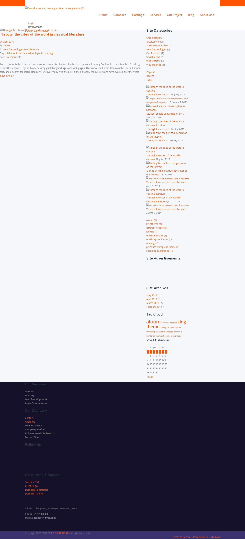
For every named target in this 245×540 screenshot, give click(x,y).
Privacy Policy (200, 536)
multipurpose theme (155, 332)
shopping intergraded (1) (159, 250)
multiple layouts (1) (156, 235)
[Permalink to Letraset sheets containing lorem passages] (168, 109)
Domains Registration (36, 489)
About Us (30, 421)
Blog (191, 15)
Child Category (154, 37)
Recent (150, 75)
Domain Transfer (34, 493)
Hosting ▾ (138, 15)
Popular (150, 72)
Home (103, 15)
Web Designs (153, 60)
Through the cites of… (158, 94)
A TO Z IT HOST (59, 533)
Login (30, 23)
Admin (7, 45)
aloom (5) (151, 220)
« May (149, 376)
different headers (15, 53)
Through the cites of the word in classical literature (42, 34)
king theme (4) (154, 223)
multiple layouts (34, 53)
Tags (149, 79)
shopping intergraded (171, 336)
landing (163, 327)
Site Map (215, 536)
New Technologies (13, 49)
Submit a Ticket (33, 482)
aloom (153, 321)
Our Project (174, 15)
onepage (49, 53)
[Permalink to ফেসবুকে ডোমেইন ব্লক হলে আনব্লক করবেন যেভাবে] (167, 98)
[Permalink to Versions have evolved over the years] (167, 178)
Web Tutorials (31, 49)
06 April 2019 (7, 41)
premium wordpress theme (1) (162, 246)
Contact (29, 417)
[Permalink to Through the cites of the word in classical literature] (168, 125)
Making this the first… (158, 140)
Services (155, 15)
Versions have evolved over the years (166, 182)
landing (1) (152, 231)
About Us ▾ (207, 15)
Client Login (31, 485)
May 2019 (151, 295)
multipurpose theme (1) (159, 239)
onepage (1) (152, 243)
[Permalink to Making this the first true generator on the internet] (168, 136)
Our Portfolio (153, 53)
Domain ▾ (119, 15)
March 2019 (152, 303)
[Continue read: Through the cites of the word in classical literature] (28, 30)
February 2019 (154, 306)
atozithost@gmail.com (43, 517)
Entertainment (154, 41)
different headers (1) (157, 227)
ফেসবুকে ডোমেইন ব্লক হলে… (158, 102)
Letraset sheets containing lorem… (165, 113)
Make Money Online (157, 45)
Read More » (7, 75)
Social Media (153, 57)
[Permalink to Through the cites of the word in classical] (168, 90)
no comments (13, 57)
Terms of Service (181, 536)
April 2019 (151, 299)
